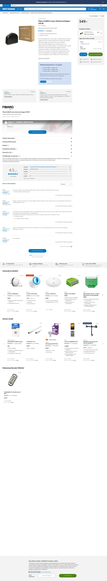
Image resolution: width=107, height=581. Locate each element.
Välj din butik (82, 48)
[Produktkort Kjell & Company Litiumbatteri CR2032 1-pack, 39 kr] (15, 330)
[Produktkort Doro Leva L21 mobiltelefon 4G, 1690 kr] (72, 330)
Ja (67, 195)
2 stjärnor (26, 173)
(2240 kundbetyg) (18, 343)
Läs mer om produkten (43, 58)
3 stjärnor (26, 171)
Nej (70, 195)
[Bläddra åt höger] (102, 295)
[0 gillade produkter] (100, 9)
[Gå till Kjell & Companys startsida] (9, 9)
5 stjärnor (26, 166)
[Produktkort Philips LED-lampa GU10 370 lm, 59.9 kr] (53, 330)
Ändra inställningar (31, 575)
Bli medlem (43, 81)
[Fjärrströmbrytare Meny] (20, 13)
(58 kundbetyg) (93, 345)
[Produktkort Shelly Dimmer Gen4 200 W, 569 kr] (72, 282)
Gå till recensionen (8, 96)
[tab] (7, 5)
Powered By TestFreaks (65, 246)
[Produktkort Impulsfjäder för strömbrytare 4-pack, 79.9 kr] (12, 380)
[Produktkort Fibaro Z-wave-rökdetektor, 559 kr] (15, 282)
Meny (20, 9)
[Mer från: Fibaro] (8, 108)
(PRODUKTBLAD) (52, 339)
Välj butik (16, 311)
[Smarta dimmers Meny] (30, 13)
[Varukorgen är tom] (103, 9)
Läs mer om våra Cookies (34, 572)
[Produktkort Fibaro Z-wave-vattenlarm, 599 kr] (53, 282)
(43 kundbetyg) (17, 295)
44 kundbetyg (49, 30)
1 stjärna (26, 175)
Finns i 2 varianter (90, 34)
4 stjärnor (26, 169)
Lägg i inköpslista (94, 15)
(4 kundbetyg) (36, 343)
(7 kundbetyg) (55, 295)
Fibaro (44, 25)
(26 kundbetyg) (55, 345)
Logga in (49, 81)
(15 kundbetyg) (14, 395)
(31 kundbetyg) (36, 295)
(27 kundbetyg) (74, 343)
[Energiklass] (46, 339)
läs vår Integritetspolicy (45, 572)
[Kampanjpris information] (34, 298)
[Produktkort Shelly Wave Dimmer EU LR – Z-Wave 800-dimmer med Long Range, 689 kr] (91, 282)
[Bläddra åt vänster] (4, 295)
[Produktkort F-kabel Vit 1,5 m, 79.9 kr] (34, 330)
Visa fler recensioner (37, 250)
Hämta (84, 54)
